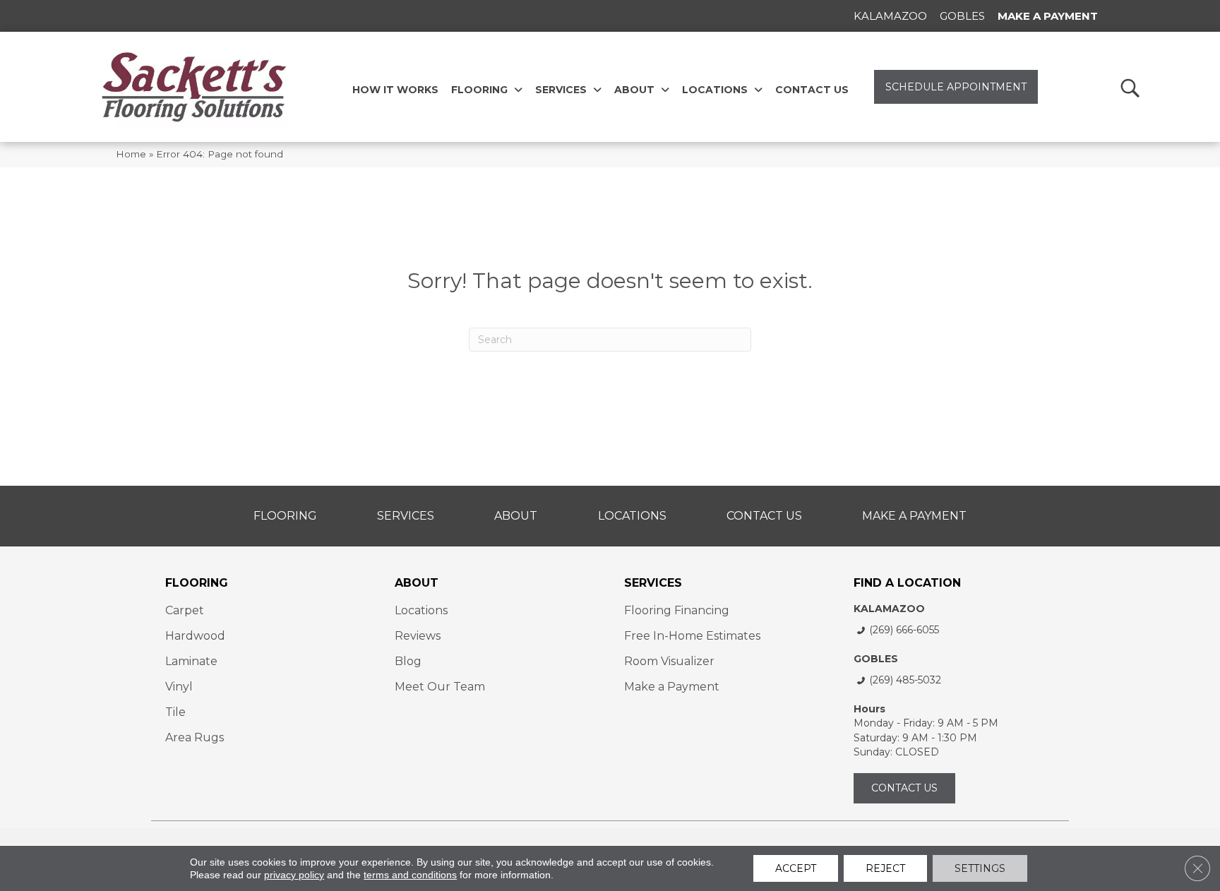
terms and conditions (410, 874)
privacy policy (294, 874)
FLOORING (196, 583)
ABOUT (416, 583)
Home (131, 154)
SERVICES (653, 583)
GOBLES (876, 658)
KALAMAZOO (889, 608)
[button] (1129, 87)
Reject (885, 868)
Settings (980, 868)
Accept (795, 868)
